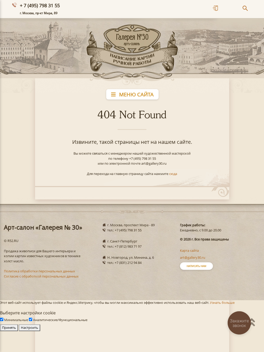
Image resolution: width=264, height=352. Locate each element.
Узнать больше (222, 302)
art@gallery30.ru (192, 257)
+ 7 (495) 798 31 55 (40, 5)
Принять (9, 327)
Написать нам (196, 266)
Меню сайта (136, 94)
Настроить (29, 327)
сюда (173, 173)
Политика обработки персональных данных (39, 271)
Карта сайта (189, 250)
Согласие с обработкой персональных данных (41, 276)
